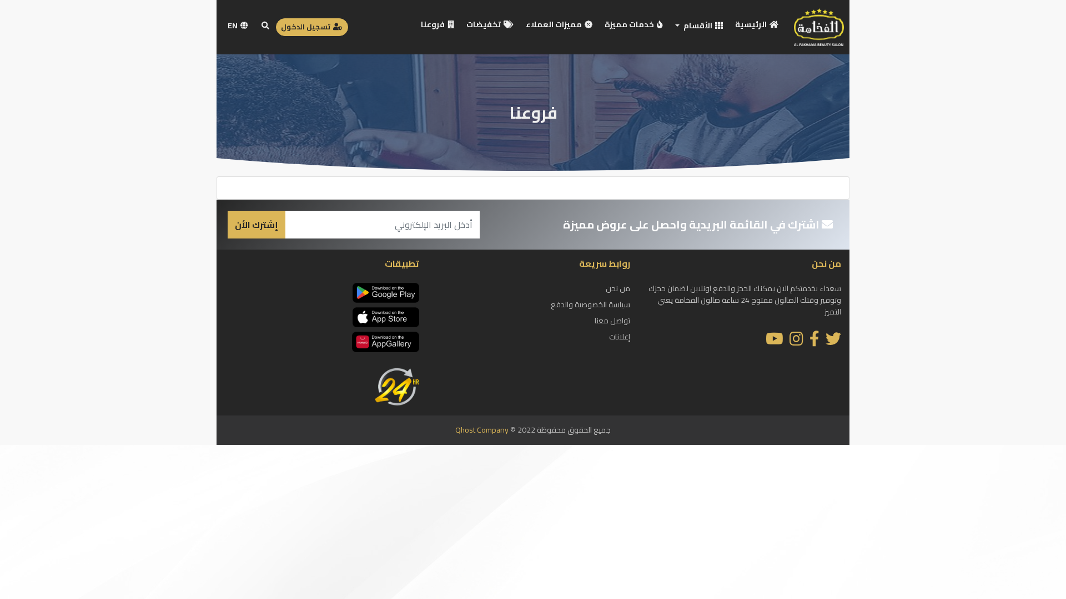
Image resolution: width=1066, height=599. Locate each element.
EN (233, 25)
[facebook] (814, 341)
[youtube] (774, 341)
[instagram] (796, 341)
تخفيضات (484, 24)
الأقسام (698, 25)
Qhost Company (482, 430)
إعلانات (619, 336)
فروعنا (433, 24)
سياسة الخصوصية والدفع (590, 304)
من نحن (618, 288)
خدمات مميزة (630, 24)
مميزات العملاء (555, 24)
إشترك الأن (256, 224)
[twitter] (833, 341)
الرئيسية (751, 24)
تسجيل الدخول (306, 26)
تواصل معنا (612, 320)
